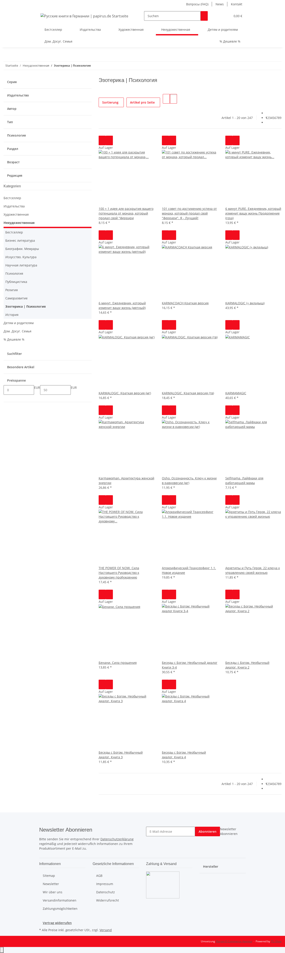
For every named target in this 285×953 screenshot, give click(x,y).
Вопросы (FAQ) (197, 4)
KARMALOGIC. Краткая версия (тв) (188, 393)
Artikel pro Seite (142, 102)
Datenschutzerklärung (117, 839)
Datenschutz (105, 892)
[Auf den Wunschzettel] (109, 140)
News (220, 4)
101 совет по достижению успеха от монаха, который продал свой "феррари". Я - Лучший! (189, 213)
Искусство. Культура (21, 257)
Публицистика (16, 282)
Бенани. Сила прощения (118, 663)
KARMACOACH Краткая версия (185, 303)
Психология (14, 273)
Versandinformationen (59, 900)
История (11, 315)
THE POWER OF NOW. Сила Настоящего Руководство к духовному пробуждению (119, 572)
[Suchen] (204, 16)
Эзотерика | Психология (25, 306)
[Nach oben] (2, 950)
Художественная (16, 214)
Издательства (14, 206)
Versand (106, 930)
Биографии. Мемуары (22, 249)
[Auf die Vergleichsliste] (102, 140)
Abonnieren (207, 831)
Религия (11, 290)
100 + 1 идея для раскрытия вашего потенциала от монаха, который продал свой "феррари (126, 213)
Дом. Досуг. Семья (17, 331)
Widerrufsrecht (107, 900)
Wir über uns (52, 892)
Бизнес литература (20, 240)
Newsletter (51, 884)
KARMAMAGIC (235, 393)
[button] (218, 16)
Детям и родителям (19, 323)
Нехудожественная (19, 223)
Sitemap (49, 875)
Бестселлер (12, 198)
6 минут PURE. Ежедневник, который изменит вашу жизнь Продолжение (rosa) (253, 213)
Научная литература (21, 265)
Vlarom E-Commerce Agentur (234, 941)
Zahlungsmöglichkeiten (60, 908)
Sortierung (110, 102)
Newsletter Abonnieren (229, 831)
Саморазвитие (16, 298)
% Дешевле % (14, 339)
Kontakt (236, 4)
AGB (99, 875)
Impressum (104, 884)
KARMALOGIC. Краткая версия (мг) (125, 393)
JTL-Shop (276, 941)
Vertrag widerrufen (57, 923)
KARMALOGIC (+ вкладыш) (245, 303)
